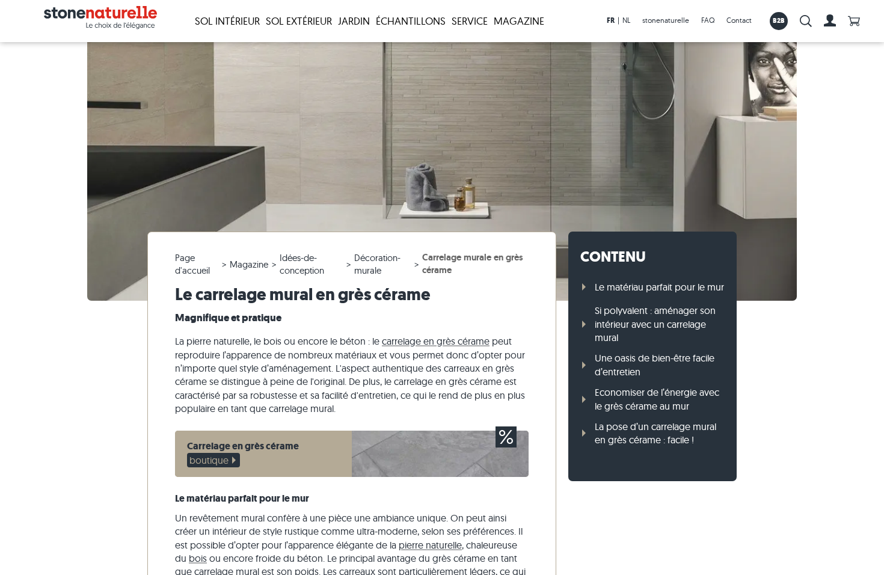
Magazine (519, 20)
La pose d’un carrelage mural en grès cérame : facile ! (655, 433)
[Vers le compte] (830, 21)
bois (198, 558)
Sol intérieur (227, 20)
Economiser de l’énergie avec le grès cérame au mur (657, 398)
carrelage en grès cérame (436, 341)
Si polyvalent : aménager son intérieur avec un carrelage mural (655, 323)
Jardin (354, 20)
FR (611, 20)
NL (626, 20)
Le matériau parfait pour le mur (659, 287)
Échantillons (411, 20)
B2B (779, 20)
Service (470, 20)
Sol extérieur (299, 20)
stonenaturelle (665, 20)
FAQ (707, 20)
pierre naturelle (430, 545)
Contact (739, 20)
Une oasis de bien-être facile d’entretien (654, 364)
